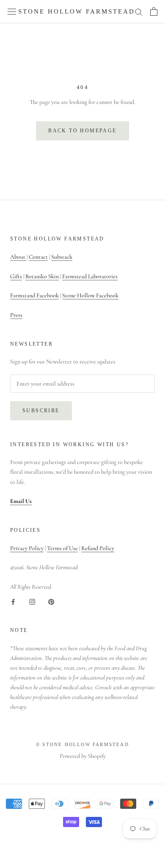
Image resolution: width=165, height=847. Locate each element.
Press (16, 315)
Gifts (16, 276)
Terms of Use (62, 548)
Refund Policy (97, 548)
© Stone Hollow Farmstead (82, 744)
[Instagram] (32, 601)
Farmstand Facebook (34, 295)
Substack (61, 256)
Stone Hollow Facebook (90, 295)
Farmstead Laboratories (90, 276)
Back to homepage (82, 131)
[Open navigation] (12, 11)
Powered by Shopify (83, 756)
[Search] (139, 11)
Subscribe (41, 411)
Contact (38, 256)
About (18, 256)
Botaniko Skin (42, 276)
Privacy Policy (27, 548)
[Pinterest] (51, 601)
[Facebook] (13, 601)
